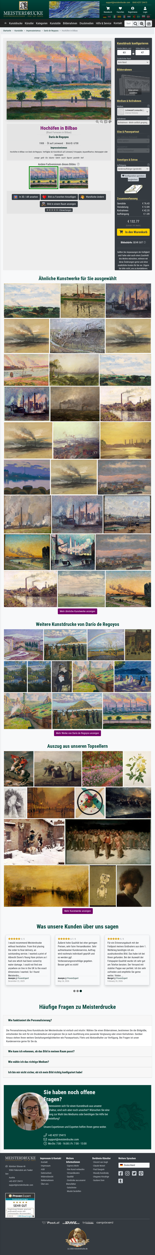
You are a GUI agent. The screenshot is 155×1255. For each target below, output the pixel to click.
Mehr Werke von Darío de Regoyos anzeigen (77, 733)
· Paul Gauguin (98, 1169)
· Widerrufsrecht (46, 1176)
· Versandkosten (73, 1173)
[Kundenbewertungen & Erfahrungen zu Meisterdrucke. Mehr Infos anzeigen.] (20, 1205)
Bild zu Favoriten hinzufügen (61, 196)
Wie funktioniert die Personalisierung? (30, 1020)
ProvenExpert (23, 978)
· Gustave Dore (98, 1180)
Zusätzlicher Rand (124, 58)
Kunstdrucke (15, 23)
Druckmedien (87, 23)
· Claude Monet (98, 1166)
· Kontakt (44, 1162)
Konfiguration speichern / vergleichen (135, 178)
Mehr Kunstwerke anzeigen (77, 911)
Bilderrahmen (70, 23)
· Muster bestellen (73, 1191)
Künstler (29, 23)
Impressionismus (33, 30)
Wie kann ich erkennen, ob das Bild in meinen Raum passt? (41, 1051)
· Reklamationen (47, 1180)
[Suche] (135, 23)
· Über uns (44, 1184)
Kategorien (42, 23)
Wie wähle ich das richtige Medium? (28, 1062)
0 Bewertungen (64, 210)
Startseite (7, 30)
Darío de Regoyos (51, 30)
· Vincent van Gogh (100, 1162)
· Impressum (45, 1166)
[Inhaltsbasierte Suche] (142, 23)
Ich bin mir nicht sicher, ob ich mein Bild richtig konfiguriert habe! (45, 1072)
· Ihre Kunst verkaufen (75, 1169)
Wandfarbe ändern (94, 196)
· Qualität (70, 1176)
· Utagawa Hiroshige (100, 1176)
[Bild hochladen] (149, 23)
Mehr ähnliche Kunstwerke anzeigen (77, 611)
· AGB (42, 1169)
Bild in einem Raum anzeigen (60, 204)
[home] (5, 23)
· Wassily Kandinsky (100, 1173)
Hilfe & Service (103, 23)
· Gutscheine (71, 1187)
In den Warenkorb (135, 232)
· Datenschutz (45, 1173)
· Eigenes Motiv (72, 1166)
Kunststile (55, 23)
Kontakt (118, 23)
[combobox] (133, 62)
